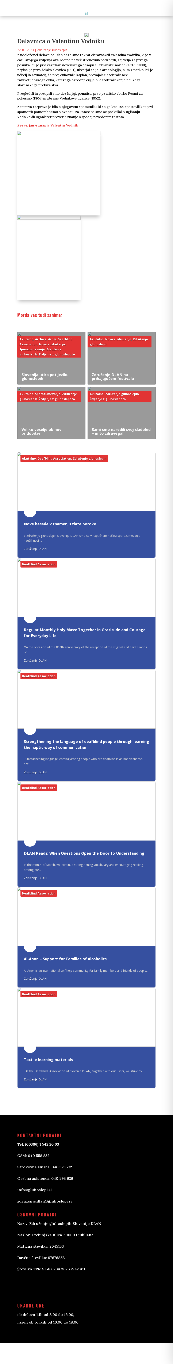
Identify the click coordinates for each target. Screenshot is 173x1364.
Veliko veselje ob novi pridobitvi (42, 431)
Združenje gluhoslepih (52, 50)
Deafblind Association (54, 459)
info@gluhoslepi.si (34, 1189)
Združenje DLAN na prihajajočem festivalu (113, 376)
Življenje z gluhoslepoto (57, 354)
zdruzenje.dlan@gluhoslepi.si (44, 1201)
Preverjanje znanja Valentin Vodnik (47, 125)
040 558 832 (38, 1155)
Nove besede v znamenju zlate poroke (60, 524)
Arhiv (52, 339)
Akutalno (26, 339)
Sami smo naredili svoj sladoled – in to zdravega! (121, 431)
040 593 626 (62, 1178)
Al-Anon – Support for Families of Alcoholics (65, 958)
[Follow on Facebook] (24, 1286)
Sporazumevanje (32, 349)
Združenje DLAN (35, 549)
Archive (40, 339)
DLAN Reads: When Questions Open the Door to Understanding (84, 853)
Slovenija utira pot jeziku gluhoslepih (45, 376)
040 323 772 (61, 1167)
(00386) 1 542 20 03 (42, 1144)
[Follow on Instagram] (41, 1286)
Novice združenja (52, 344)
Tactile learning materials (48, 1059)
